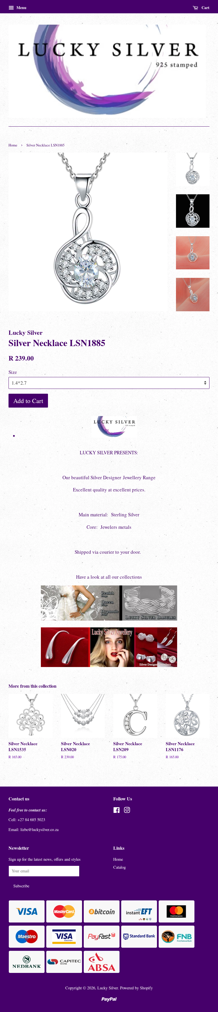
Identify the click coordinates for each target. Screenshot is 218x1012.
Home (13, 145)
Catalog (119, 867)
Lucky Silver (107, 987)
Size (13, 372)
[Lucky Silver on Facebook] (116, 811)
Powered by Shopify (136, 987)
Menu (20, 7)
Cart (204, 7)
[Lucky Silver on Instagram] (127, 811)
